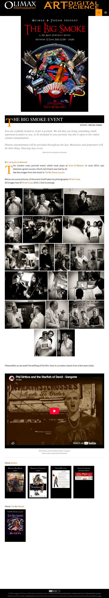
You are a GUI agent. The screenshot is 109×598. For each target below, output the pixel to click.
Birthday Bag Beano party (15, 469)
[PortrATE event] (61, 479)
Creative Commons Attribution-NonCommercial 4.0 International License (74, 593)
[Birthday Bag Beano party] (15, 482)
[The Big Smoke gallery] (15, 524)
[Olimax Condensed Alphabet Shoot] (84, 476)
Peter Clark (74, 179)
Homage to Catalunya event (38, 469)
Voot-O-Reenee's (76, 165)
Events (83, 125)
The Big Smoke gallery (55, 172)
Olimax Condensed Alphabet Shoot (83, 469)
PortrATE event (61, 468)
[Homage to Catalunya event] (38, 485)
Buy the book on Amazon (16, 162)
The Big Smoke (95, 125)
